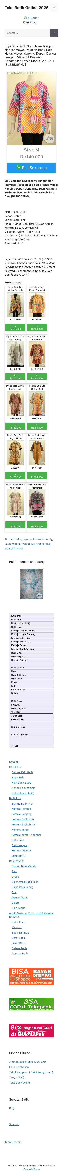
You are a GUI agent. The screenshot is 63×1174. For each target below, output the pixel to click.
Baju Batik (15, 539)
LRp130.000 (37, 327)
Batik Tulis (16, 619)
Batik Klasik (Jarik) (20, 623)
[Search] (54, 33)
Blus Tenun (16, 678)
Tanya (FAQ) (16, 1077)
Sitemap (14, 1124)
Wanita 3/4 (28, 543)
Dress (14, 682)
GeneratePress (31, 1169)
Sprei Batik (16, 712)
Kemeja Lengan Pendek (23, 630)
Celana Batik (17, 719)
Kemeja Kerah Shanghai (23, 649)
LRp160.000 (15, 525)
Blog (12, 1108)
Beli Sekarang (34, 167)
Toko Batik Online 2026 (27, 7)
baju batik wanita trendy (37, 539)
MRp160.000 (15, 426)
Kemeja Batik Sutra (21, 641)
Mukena (15, 704)
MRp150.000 (15, 475)
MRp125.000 (15, 327)
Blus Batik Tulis (19, 675)
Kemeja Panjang (21, 814)
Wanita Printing (14, 548)
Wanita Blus (43, 543)
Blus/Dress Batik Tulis (25, 881)
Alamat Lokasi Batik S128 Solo (27, 1061)
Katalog (14, 761)
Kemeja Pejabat (19, 660)
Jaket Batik (16, 715)
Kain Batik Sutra (21, 782)
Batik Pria (16, 627)
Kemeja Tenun (18, 645)
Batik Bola (16, 652)
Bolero (14, 693)
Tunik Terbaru (13, 1142)
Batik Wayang (18, 656)
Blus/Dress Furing (22, 887)
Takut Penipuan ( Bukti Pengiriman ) (31, 1072)
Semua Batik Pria (22, 803)
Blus (13, 671)
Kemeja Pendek (21, 808)
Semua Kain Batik (22, 772)
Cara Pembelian (19, 1067)
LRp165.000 (37, 475)
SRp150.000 (37, 426)
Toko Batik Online (20, 1082)
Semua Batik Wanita (24, 866)
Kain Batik (16, 616)
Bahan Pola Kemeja (23, 787)
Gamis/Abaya (18, 689)
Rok (13, 686)
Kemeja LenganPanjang (23, 634)
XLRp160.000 (15, 377)
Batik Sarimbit (18, 708)
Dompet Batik (18, 727)
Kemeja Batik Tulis (20, 638)
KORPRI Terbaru (19, 734)
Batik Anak (16, 701)
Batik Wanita (12, 543)
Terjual (14, 745)
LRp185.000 (37, 525)
